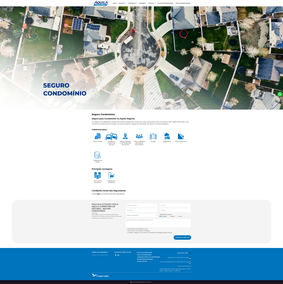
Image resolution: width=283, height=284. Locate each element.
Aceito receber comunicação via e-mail (137, 229)
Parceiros (142, 3)
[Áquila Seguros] (101, 3)
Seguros (122, 3)
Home (114, 3)
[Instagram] (118, 255)
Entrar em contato (182, 237)
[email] (121, 255)
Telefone (172, 216)
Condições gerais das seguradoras (147, 257)
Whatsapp (164, 216)
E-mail (180, 216)
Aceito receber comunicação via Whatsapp (138, 230)
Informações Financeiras (145, 259)
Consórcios (132, 3)
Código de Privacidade (182, 3)
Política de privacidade (165, 3)
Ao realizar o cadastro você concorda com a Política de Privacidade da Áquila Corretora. (149, 232)
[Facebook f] (115, 255)
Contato (151, 3)
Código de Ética (142, 261)
